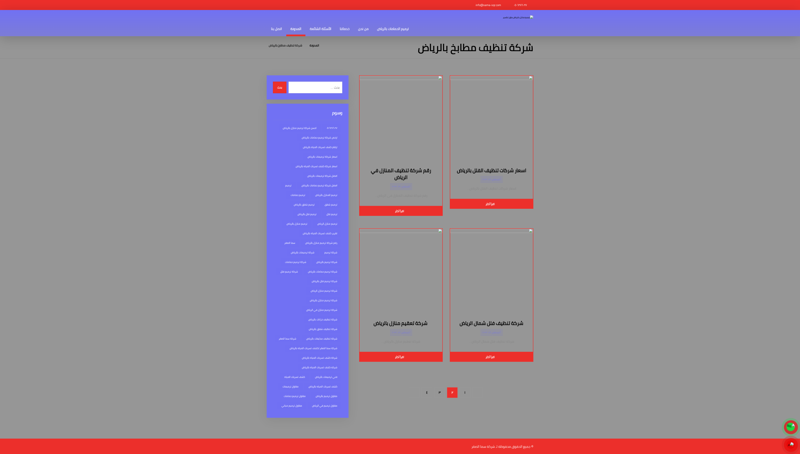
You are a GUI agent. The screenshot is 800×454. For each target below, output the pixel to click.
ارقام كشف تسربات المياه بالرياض (320, 147)
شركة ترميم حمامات (295, 262)
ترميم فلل (331, 214)
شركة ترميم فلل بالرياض (324, 281)
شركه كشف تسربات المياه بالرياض (319, 367)
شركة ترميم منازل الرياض (324, 290)
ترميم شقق (331, 204)
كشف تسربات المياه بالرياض (323, 386)
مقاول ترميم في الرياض (324, 405)
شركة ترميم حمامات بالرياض (322, 271)
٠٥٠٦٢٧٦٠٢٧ (331, 128)
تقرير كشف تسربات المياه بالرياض (320, 233)
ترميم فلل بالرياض (307, 214)
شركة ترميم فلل (289, 271)
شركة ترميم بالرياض (326, 262)
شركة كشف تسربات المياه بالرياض (319, 357)
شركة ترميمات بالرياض (302, 252)
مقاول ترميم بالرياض (326, 396)
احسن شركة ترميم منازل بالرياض (299, 128)
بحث (279, 87)
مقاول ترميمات (290, 386)
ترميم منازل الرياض (327, 223)
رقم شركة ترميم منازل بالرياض (321, 242)
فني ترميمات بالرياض (326, 376)
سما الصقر (289, 242)
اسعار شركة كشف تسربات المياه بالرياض (316, 166)
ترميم (288, 185)
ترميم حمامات (298, 195)
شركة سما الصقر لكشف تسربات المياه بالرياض (313, 348)
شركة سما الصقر (287, 338)
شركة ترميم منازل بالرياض (323, 300)
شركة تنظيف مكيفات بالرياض (321, 338)
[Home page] (327, 45)
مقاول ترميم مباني (291, 405)
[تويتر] (274, 5)
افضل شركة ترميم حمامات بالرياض (319, 185)
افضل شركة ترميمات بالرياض (322, 175)
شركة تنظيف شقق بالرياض (323, 329)
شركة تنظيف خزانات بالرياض (322, 319)
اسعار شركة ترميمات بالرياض (322, 156)
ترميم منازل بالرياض (296, 223)
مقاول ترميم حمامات (295, 396)
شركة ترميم (330, 252)
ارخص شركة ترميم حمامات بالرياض (319, 137)
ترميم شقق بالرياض (304, 204)
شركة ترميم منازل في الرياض (321, 309)
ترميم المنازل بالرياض (326, 195)
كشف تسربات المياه (294, 376)
